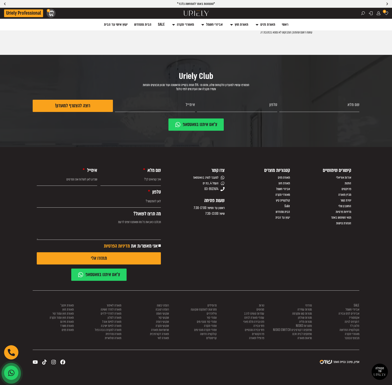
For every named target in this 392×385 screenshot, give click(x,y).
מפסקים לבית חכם (302, 334)
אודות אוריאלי (343, 178)
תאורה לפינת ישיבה (111, 325)
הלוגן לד (354, 325)
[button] (5, 4)
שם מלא (153, 170)
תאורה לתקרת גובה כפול (108, 329)
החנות (348, 183)
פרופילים (212, 305)
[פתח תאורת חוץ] (231, 24)
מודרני (308, 305)
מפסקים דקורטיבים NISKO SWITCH (292, 329)
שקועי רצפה (162, 321)
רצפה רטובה (162, 309)
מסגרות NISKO (304, 325)
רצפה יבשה (163, 305)
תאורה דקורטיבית (159, 334)
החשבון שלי (344, 206)
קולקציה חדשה (208, 334)
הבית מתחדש (283, 212)
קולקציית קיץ (283, 200)
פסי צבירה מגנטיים (254, 329)
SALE (356, 305)
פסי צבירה (258, 325)
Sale (287, 206)
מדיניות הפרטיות (117, 245)
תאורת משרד (67, 325)
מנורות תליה (305, 321)
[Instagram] (53, 362)
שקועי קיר (163, 317)
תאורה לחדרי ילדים (111, 313)
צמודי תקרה (210, 325)
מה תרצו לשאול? (147, 214)
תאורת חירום (67, 321)
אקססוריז (354, 317)
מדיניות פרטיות (343, 212)
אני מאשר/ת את (131, 245)
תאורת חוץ (284, 183)
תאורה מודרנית (113, 334)
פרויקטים (346, 189)
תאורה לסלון (114, 317)
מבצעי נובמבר (351, 338)
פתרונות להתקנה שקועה (204, 309)
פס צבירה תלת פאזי (253, 321)
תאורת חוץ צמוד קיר (63, 313)
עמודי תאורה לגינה (254, 317)
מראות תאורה (304, 338)
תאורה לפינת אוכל (111, 321)
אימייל (91, 170)
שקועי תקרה (162, 325)
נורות (261, 305)
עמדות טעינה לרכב (254, 313)
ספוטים (260, 309)
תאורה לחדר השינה (111, 309)
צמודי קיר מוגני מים (207, 321)
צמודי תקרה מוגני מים (205, 329)
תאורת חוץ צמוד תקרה (62, 317)
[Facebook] (62, 362)
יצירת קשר (345, 200)
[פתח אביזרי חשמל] (202, 24)
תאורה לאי (163, 338)
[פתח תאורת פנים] (257, 24)
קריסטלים (211, 338)
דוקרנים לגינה (352, 321)
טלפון (156, 192)
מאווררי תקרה (282, 195)
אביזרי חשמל (283, 189)
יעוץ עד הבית (282, 218)
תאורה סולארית (113, 338)
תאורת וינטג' (67, 305)
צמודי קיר (212, 317)
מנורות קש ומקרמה (302, 313)
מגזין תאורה (344, 195)
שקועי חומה (162, 313)
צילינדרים (212, 313)
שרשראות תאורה (160, 329)
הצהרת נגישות (343, 223)
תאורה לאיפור (114, 305)
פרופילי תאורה (256, 338)
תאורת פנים (284, 178)
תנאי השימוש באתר (341, 218)
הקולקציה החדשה (349, 329)
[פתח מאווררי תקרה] (173, 24)
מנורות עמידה (304, 309)
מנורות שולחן (305, 317)
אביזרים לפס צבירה (349, 313)
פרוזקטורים (258, 334)
